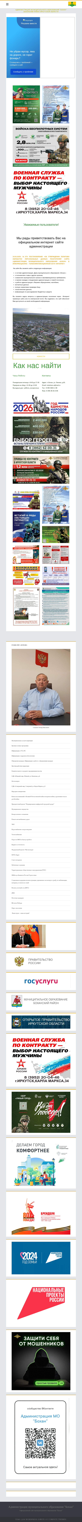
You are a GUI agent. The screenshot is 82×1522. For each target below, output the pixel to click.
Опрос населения (17, 908)
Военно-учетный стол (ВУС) (20, 888)
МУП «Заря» (15, 855)
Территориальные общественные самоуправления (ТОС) (29, 870)
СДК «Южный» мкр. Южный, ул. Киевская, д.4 (26, 776)
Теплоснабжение (17, 834)
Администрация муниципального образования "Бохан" (41, 1506)
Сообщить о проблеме (23, 72)
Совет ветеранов (17, 860)
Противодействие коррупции (20, 766)
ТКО (13, 824)
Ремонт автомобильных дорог (21, 819)
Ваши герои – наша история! (20, 913)
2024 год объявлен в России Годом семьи (24, 875)
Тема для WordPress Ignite (30, 1519)
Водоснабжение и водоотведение (22, 829)
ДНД (13, 893)
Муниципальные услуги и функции (22, 740)
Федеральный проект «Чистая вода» (22, 850)
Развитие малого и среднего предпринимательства (27, 771)
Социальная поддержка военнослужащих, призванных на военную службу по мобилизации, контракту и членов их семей (39, 881)
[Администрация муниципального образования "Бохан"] (72, 5)
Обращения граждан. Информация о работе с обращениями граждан (32, 761)
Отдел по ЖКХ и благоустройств (21, 839)
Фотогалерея (15, 781)
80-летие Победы (17, 903)
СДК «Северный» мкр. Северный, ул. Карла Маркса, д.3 (28, 786)
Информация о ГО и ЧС (19, 751)
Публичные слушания (18, 865)
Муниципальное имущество (20, 809)
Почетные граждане (18, 898)
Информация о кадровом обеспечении (23, 756)
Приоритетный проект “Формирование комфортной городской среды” (33, 804)
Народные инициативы (19, 791)
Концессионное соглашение (20, 814)
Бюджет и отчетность (18, 844)
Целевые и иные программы (20, 746)
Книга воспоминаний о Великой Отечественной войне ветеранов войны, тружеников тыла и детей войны (39, 798)
